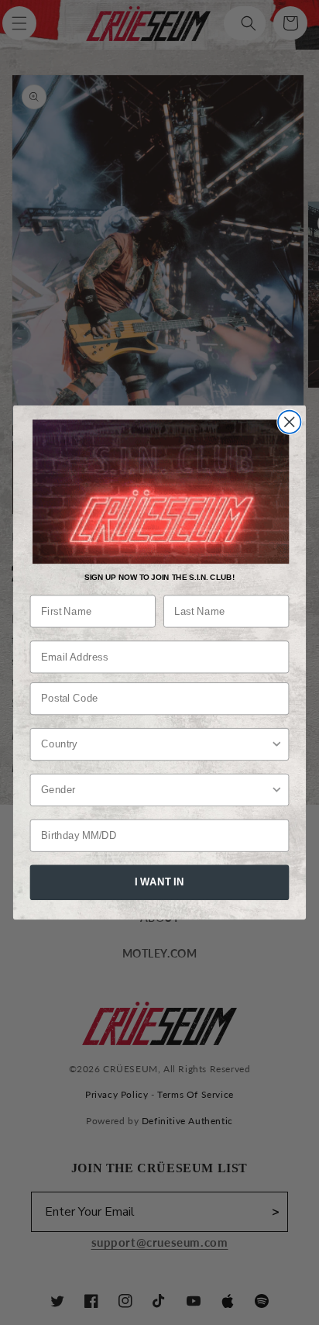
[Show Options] (276, 744)
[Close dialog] (289, 421)
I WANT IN (159, 882)
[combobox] (155, 744)
